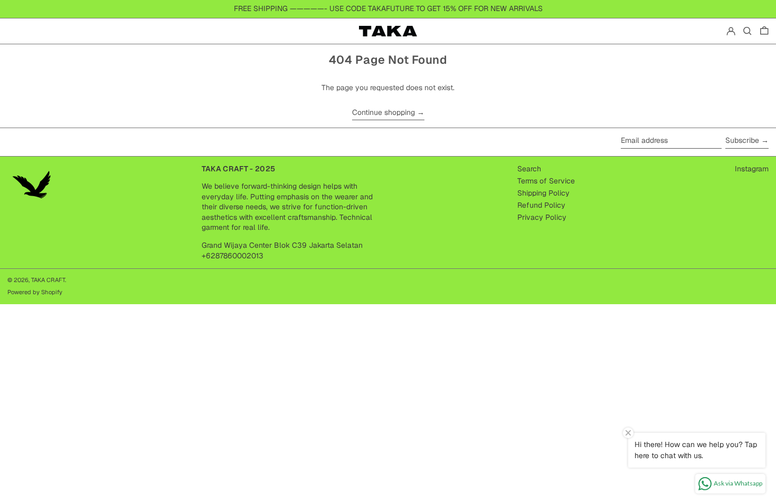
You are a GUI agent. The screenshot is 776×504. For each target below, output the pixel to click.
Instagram (752, 168)
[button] (747, 31)
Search (529, 168)
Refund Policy (541, 205)
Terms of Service (546, 181)
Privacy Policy (541, 217)
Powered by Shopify (34, 292)
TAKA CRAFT (48, 280)
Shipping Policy (543, 193)
